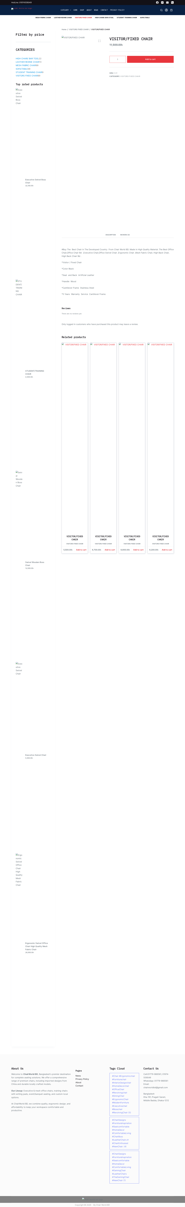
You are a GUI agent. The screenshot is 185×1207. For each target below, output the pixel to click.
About (89, 10)
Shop (82, 10)
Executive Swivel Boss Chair (35, 181)
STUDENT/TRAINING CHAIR (34, 372)
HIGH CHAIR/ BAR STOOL (104, 17)
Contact (104, 10)
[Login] (166, 10)
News (96, 10)
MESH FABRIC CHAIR (43, 17)
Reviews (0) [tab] (125, 235)
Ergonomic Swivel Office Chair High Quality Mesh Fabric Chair (36, 946)
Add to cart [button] (81, 550)
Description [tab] (111, 235)
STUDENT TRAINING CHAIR (127, 17)
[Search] (161, 10)
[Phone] (172, 2)
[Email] (167, 2)
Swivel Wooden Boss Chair (34, 564)
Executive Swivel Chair (35, 755)
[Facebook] (157, 2)
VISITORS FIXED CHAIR (83, 17)
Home (75, 10)
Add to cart (150, 59)
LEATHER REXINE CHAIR (63, 17)
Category (65, 10)
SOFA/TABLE (145, 17)
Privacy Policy (117, 10)
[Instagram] (162, 2)
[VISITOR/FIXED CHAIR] (75, 437)
